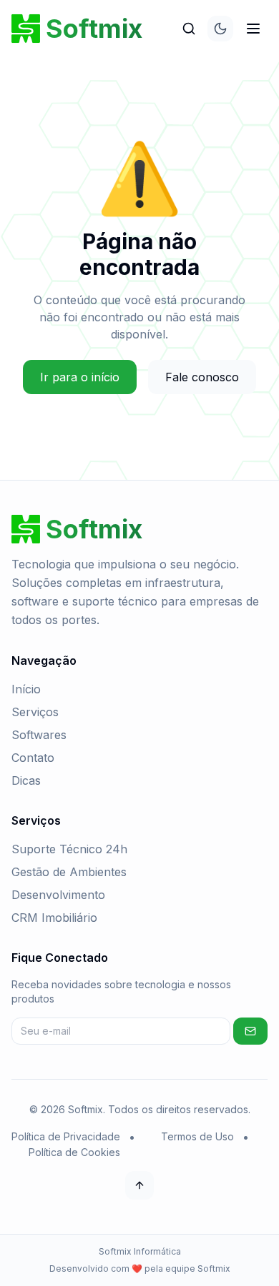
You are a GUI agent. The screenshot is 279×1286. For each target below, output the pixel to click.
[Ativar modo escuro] (220, 28)
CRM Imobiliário (54, 917)
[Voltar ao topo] (139, 1185)
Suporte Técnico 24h (69, 849)
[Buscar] (189, 28)
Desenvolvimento (58, 895)
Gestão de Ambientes (69, 872)
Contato (32, 757)
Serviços (35, 712)
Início (26, 689)
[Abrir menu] (253, 28)
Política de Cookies (74, 1152)
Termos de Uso (197, 1136)
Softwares (39, 735)
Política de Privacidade (65, 1136)
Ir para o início (79, 377)
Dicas (26, 780)
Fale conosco (202, 377)
